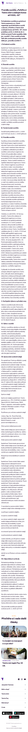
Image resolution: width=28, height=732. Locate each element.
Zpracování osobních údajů (14, 728)
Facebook (18, 679)
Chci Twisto (9, 3)
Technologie (6, 660)
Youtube (25, 679)
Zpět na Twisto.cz (18, 3)
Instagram (21, 679)
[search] (25, 3)
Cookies (14, 726)
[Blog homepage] (3, 3)
